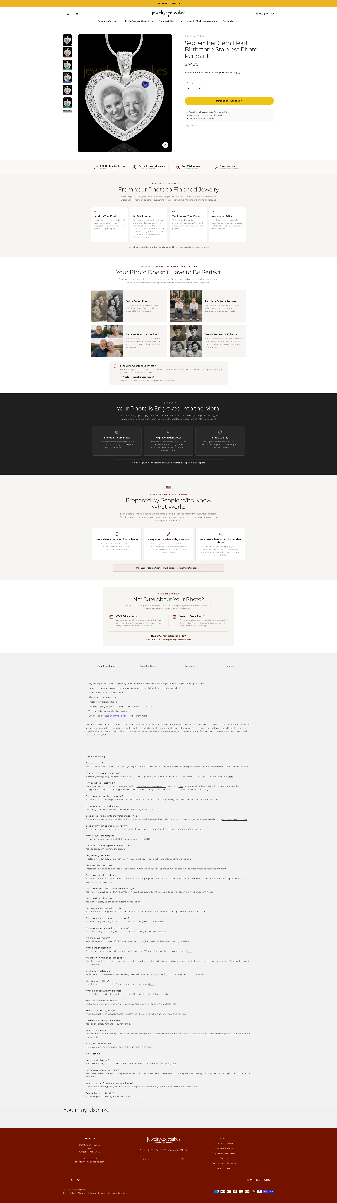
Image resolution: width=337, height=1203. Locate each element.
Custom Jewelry (230, 21)
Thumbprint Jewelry (169, 21)
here (230, 776)
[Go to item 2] (67, 52)
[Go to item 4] (67, 78)
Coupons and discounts (224, 1163)
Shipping (92, 1193)
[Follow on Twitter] (71, 1180)
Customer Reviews (224, 1148)
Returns (101, 1193)
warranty (93, 1037)
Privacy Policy (69, 1193)
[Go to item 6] (67, 103)
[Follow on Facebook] (65, 1180)
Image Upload (224, 1168)
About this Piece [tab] (106, 666)
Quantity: (189, 82)
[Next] (197, 3)
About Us (224, 1138)
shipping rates (169, 1063)
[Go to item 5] (67, 90)
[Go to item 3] (67, 65)
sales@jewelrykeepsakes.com (177, 640)
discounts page (105, 1024)
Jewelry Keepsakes (194, 36)
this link (162, 931)
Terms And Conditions (117, 1193)
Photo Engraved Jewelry (137, 21)
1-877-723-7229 (153, 640)
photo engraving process (234, 819)
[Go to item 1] (67, 40)
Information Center (224, 1143)
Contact (224, 1158)
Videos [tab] (231, 666)
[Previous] (139, 3)
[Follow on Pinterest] (78, 1180)
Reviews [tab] (189, 666)
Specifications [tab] (148, 666)
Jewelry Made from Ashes (201, 21)
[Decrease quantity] (188, 88)
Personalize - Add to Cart (229, 101)
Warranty (81, 1193)
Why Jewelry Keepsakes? (223, 1153)
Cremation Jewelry (107, 21)
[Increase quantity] (199, 88)
